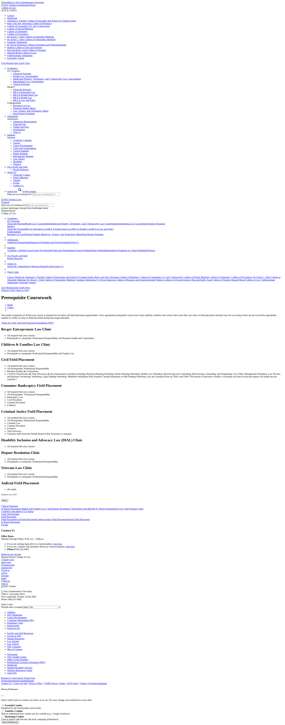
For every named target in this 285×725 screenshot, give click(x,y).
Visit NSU (12, 673)
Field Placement (8, 519)
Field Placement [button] (8, 517)
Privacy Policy (36, 683)
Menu (4, 500)
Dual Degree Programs (24, 113)
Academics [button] (12, 68)
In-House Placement (10, 509)
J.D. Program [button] (13, 221)
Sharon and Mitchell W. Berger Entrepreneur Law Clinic (102, 509)
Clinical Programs (21, 84)
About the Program (22, 73)
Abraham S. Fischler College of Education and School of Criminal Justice (41, 21)
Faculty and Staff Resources (20, 633)
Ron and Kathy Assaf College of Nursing (26, 50)
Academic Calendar (22, 140)
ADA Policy (73, 683)
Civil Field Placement (26, 519)
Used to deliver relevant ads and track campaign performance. (30, 718)
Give (3, 63)
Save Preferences (10, 722)
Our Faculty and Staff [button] (17, 167)
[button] (21, 191)
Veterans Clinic (136, 509)
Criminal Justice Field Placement (51, 519)
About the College (21, 175)
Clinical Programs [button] (9, 506)
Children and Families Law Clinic (36, 509)
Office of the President (17, 659)
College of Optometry (17, 31)
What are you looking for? (19, 194)
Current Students (21, 151)
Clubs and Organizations (24, 148)
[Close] (2, 695)
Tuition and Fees (21, 127)
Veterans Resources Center (19, 670)
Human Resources (15, 638)
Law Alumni (13, 641)
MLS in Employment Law (25, 95)
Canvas (10, 15)
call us (4, 573)
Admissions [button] (12, 116)
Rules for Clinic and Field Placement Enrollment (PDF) (28, 323)
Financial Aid (19, 124)
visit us (4, 583)
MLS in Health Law (22, 97)
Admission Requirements (25, 121)
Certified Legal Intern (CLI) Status (17, 511)
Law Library (19, 159)
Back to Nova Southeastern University (26, 2)
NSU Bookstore (14, 615)
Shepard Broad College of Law (22, 53)
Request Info (12, 63)
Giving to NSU (14, 636)
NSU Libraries (14, 646)
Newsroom (12, 654)
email (3, 578)
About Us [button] (11, 172)
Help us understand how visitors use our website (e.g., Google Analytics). (35, 712)
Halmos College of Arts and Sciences (24, 47)
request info (6, 567)
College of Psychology (17, 34)
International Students (23, 156)
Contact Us (18, 185)
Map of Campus (14, 649)
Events (16, 183)
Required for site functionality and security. (21, 706)
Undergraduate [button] (14, 231)
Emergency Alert (15, 623)
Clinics (10, 307)
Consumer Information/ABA (20, 620)
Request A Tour (8, 678)
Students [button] (11, 135)
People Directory (21, 169)
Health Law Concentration (25, 76)
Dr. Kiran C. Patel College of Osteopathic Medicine (31, 39)
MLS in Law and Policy (24, 100)
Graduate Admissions (17, 42)
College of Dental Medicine (20, 29)
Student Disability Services (19, 667)
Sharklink (17, 161)
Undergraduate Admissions (20, 55)
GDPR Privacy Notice (54, 683)
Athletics (11, 612)
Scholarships (19, 129)
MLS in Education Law (24, 92)
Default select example (11, 607)
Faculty (4, 525)
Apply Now (24, 63)
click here (57, 544)
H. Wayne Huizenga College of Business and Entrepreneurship (36, 45)
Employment (13, 625)
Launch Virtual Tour (25, 678)
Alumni (16, 180)
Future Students (20, 153)
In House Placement (10, 522)
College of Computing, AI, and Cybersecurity (28, 26)
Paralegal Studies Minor (24, 108)
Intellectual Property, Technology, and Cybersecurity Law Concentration (47, 79)
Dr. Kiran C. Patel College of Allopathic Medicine (30, 37)
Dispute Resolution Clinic (64, 509)
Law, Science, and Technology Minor (30, 111)
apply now (6, 562)
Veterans (17, 164)
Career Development (23, 145)
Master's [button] (11, 226)
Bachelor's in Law (21, 105)
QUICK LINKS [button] (9, 10)
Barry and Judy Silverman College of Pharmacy (29, 23)
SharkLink (12, 18)
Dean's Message (20, 177)
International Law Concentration (28, 81)
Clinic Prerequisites (10, 514)
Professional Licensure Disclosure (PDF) (26, 662)
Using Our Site (20, 683)
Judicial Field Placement (78, 519)
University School (15, 58)
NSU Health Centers (17, 657)
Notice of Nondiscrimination (93, 683)
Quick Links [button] (13, 272)
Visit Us (17, 132)
